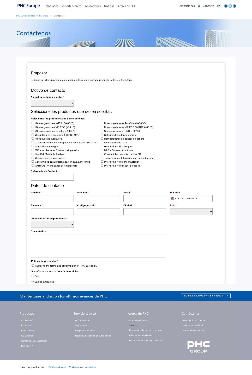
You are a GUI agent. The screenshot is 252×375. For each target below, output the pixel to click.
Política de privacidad (57, 367)
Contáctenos (191, 314)
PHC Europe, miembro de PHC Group (32, 16)
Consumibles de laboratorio (34, 341)
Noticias (109, 6)
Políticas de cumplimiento (141, 335)
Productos (51, 6)
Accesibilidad (90, 367)
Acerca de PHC (126, 6)
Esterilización (27, 330)
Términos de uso (76, 367)
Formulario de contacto (194, 320)
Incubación (26, 325)
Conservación (27, 320)
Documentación (82, 320)
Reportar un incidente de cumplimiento (93, 336)
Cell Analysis (27, 336)
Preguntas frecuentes (85, 330)
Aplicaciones (93, 6)
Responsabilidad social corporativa (145, 330)
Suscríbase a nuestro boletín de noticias (205, 295)
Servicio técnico (85, 314)
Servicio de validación (193, 330)
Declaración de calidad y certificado (146, 340)
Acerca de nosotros (138, 320)
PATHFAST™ (27, 346)
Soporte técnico (71, 6)
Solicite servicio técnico (194, 325)
